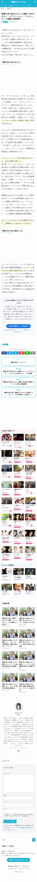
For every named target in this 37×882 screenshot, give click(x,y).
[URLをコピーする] (33, 352)
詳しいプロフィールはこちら (18, 747)
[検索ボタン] (35, 2)
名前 (4, 795)
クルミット (18, 713)
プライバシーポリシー (24, 868)
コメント (6, 773)
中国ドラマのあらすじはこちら (18, 860)
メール (5, 802)
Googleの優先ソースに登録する (18, 326)
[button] (4, 352)
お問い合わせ (25, 866)
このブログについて (12, 868)
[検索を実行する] (34, 840)
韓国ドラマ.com (18, 2)
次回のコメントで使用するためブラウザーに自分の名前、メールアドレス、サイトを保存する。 (19, 815)
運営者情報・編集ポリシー (14, 866)
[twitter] (18, 751)
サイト (5, 808)
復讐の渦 (5, 21)
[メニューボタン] (2, 2)
